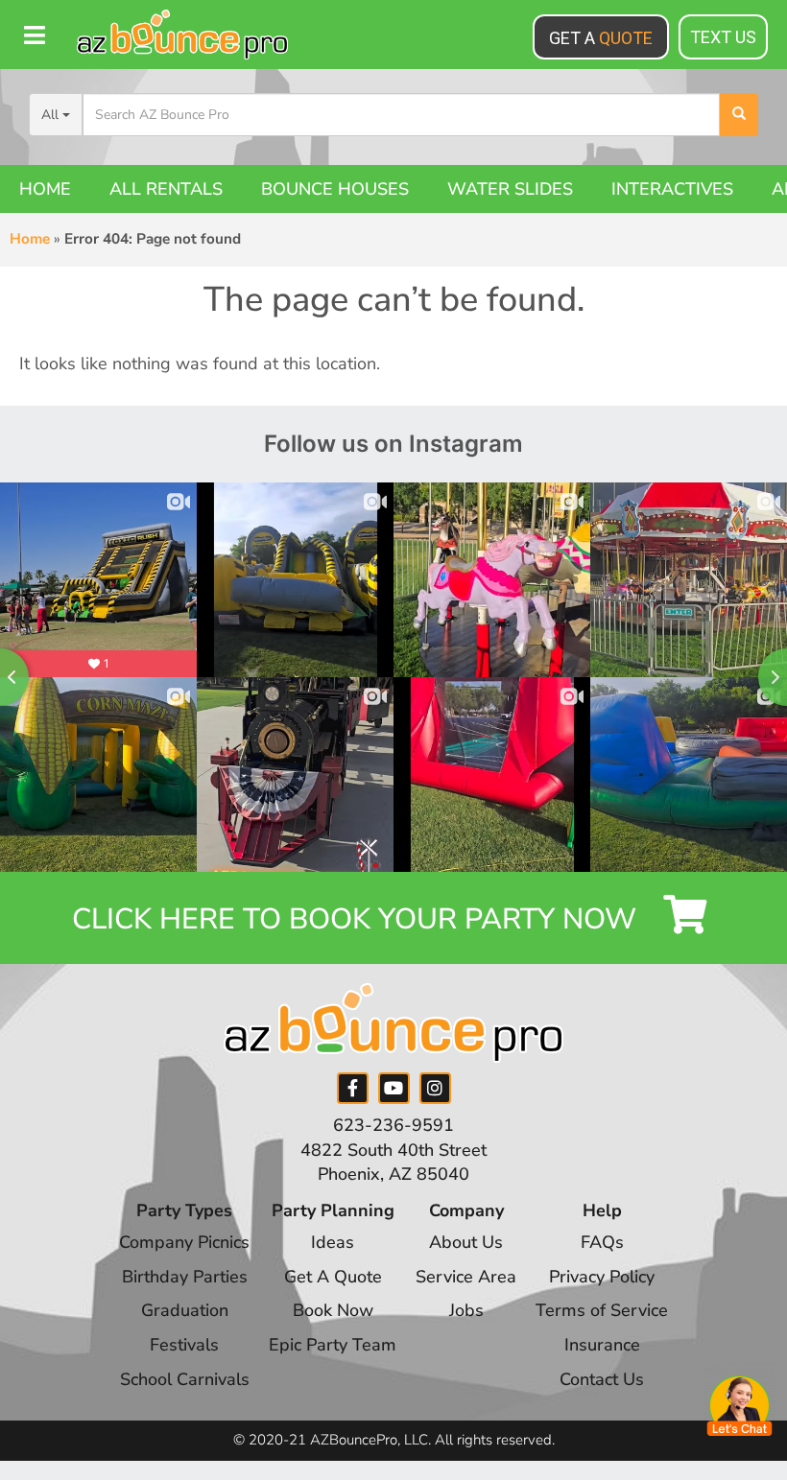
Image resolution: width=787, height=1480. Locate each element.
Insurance (602, 1344)
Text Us (723, 37)
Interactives (672, 188)
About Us (466, 1242)
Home (45, 188)
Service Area (466, 1276)
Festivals (184, 1344)
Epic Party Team (332, 1344)
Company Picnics (184, 1242)
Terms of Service (602, 1310)
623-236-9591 (393, 1125)
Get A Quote (333, 1276)
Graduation (184, 1310)
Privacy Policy (602, 1276)
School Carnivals (185, 1379)
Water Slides (510, 188)
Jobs (466, 1310)
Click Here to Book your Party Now (358, 919)
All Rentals (166, 188)
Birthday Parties (185, 1276)
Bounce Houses (335, 188)
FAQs (602, 1242)
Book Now (333, 1310)
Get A (601, 38)
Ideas (332, 1242)
